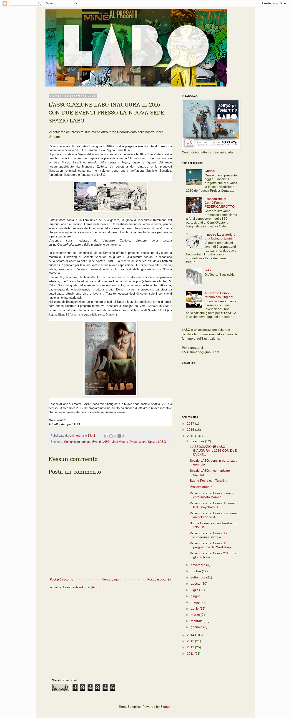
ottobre (196, 571)
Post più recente (61, 579)
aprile (195, 608)
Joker (209, 270)
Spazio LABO (157, 441)
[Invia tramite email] (106, 436)
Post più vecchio (159, 579)
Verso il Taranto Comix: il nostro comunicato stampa (212, 495)
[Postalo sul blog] (111, 436)
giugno (196, 596)
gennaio (197, 627)
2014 (191, 635)
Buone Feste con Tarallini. (208, 480)
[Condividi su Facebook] (119, 436)
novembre (198, 565)
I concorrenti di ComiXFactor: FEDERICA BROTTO (220, 202)
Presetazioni (138, 441)
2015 (191, 436)
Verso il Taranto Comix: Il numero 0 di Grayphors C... (214, 505)
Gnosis (210, 171)
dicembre (198, 441)
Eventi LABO (101, 441)
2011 (191, 653)
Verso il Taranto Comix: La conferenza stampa (209, 535)
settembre (198, 577)
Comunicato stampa (77, 441)
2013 (191, 641)
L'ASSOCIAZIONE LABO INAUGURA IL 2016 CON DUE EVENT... (213, 450)
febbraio (197, 621)
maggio (196, 602)
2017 (191, 423)
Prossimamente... (202, 487)
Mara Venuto (119, 441)
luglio (195, 590)
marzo (196, 614)
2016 (191, 429)
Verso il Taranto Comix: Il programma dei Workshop (210, 545)
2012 (191, 647)
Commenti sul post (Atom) (81, 587)
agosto (196, 583)
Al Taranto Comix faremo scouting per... (220, 295)
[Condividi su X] (115, 436)
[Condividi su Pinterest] (124, 436)
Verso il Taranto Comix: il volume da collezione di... (213, 515)
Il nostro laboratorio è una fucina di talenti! (220, 236)
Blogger (166, 706)
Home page (110, 579)
